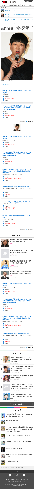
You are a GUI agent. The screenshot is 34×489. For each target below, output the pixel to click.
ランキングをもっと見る (17, 404)
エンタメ (24, 5)
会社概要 (17, 479)
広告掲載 (13, 479)
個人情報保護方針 (24, 479)
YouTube (24, 476)
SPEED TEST (17, 5)
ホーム (3, 5)
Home (10, 476)
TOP (17, 471)
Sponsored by (22, 121)
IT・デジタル (10, 5)
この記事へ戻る (5, 84)
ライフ (30, 5)
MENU (27, 1)
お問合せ (8, 479)
